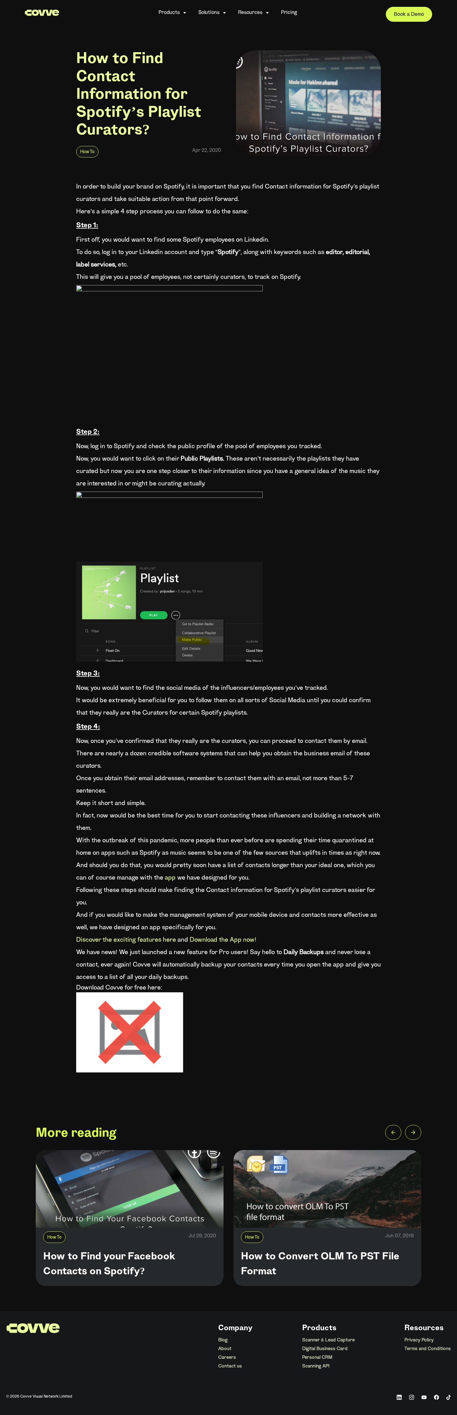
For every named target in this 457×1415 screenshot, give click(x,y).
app (170, 878)
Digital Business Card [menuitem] (325, 1349)
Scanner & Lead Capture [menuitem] (328, 1340)
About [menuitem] (224, 1349)
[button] (393, 1134)
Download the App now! (222, 940)
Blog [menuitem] (223, 1340)
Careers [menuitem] (227, 1357)
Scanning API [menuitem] (316, 1366)
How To (87, 152)
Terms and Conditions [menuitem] (427, 1349)
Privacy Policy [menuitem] (419, 1340)
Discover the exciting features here (126, 940)
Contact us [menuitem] (230, 1366)
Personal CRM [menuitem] (317, 1357)
